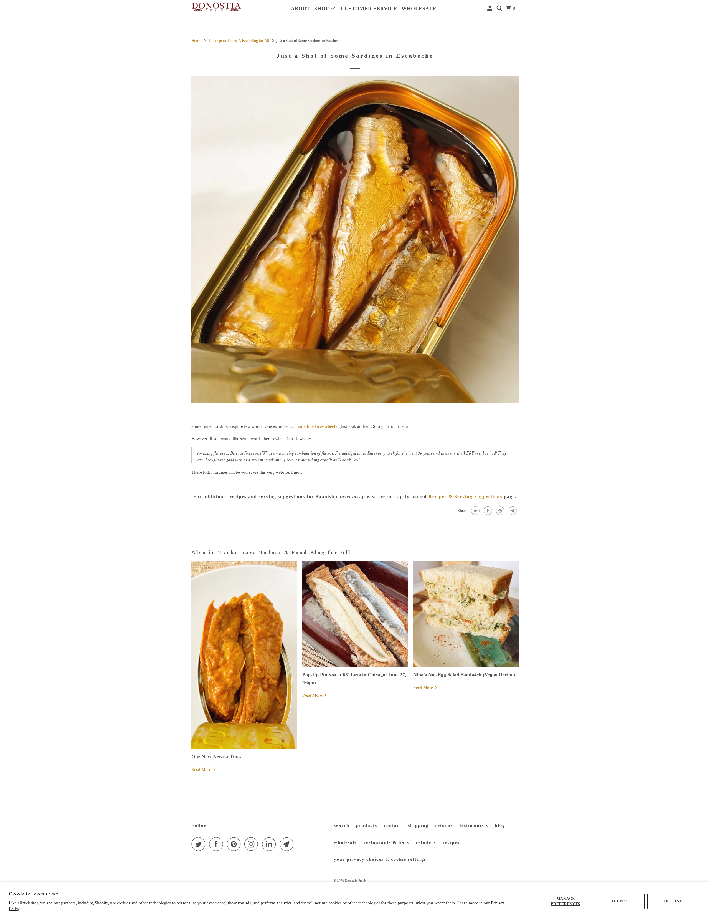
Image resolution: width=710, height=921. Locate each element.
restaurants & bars (386, 842)
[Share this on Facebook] (487, 510)
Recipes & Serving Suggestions (465, 496)
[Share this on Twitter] (475, 510)
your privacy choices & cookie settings (380, 859)
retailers (426, 842)
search (341, 825)
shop (322, 8)
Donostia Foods (355, 881)
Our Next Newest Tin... (216, 756)
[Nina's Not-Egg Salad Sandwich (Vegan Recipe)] (466, 614)
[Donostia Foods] (216, 7)
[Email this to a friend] (512, 510)
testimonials (474, 825)
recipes (451, 842)
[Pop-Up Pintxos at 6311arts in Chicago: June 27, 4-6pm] (355, 614)
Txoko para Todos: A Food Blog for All (239, 40)
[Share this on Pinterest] (499, 510)
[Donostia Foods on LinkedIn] (270, 844)
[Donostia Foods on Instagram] (252, 844)
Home (196, 40)
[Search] (500, 8)
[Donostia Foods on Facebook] (217, 844)
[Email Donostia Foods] (288, 844)
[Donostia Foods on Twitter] (199, 844)
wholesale (419, 8)
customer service (369, 8)
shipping (418, 825)
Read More (201, 770)
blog (500, 825)
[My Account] (490, 8)
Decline (673, 901)
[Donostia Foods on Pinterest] (235, 844)
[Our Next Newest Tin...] (244, 655)
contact (392, 825)
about (300, 8)
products (366, 825)
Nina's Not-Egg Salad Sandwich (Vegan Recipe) (464, 674)
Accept (619, 901)
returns (444, 825)
